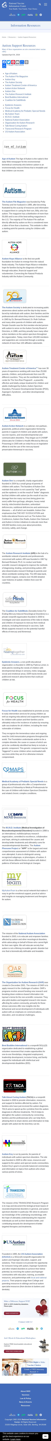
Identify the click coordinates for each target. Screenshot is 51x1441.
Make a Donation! (12, 1313)
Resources (12, 37)
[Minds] (12, 15)
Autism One (10, 91)
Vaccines (25, 1395)
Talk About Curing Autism (16, 126)
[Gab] (23, 15)
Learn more (15, 1439)
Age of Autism (11, 73)
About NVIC (25, 1391)
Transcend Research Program (18, 129)
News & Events (25, 1402)
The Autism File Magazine (16, 76)
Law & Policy (25, 1398)
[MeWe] (30, 1328)
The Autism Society (13, 82)
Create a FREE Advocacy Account (34, 1370)
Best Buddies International (16, 97)
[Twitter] (41, 15)
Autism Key (10, 79)
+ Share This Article (15, 65)
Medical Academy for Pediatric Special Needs (25, 111)
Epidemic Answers (13, 105)
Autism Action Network (15, 88)
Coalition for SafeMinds (15, 100)
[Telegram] (18, 15)
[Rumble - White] (37, 1328)
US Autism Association (15, 132)
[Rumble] (36, 15)
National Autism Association (17, 120)
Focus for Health (12, 108)
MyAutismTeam (8, 891)
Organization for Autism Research (20, 123)
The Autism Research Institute (18, 94)
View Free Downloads (14, 1351)
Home (4, 37)
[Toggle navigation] (45, 4)
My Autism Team (12, 114)
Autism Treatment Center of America (21, 85)
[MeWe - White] (30, 15)
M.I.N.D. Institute (12, 117)
